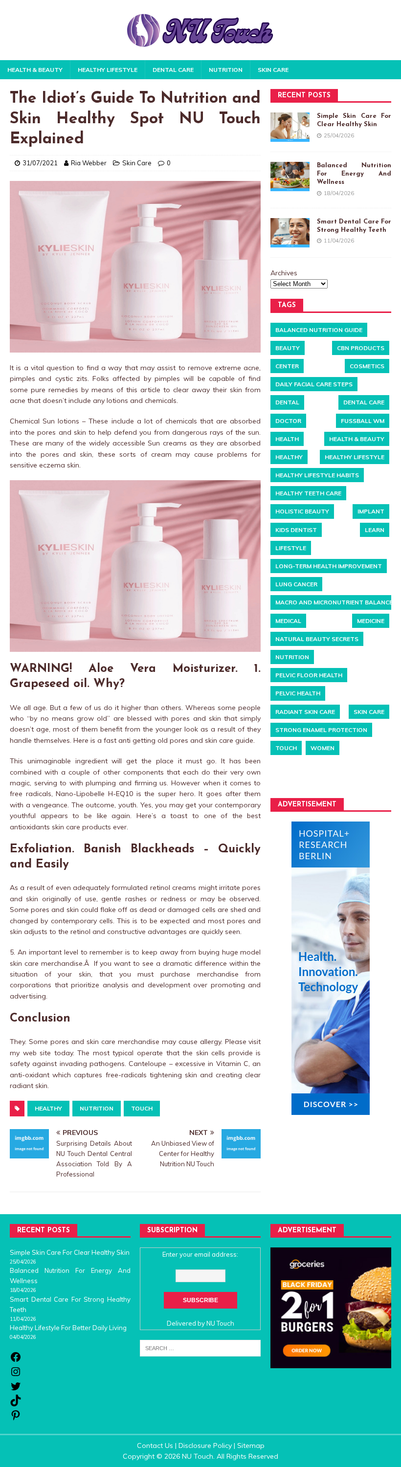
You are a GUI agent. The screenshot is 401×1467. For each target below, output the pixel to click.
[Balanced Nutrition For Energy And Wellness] (290, 176)
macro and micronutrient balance (334, 602)
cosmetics (367, 366)
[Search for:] (200, 1348)
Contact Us (155, 1445)
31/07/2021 (40, 163)
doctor (288, 420)
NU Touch (220, 1323)
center (287, 366)
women (322, 748)
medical (288, 620)
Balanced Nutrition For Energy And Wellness (354, 173)
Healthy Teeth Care (308, 493)
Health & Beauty (35, 69)
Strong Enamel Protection (321, 730)
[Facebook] (16, 1360)
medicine (370, 620)
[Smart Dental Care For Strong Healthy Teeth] (290, 232)
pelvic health (297, 693)
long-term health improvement (328, 566)
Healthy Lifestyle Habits (317, 475)
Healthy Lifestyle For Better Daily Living (68, 1328)
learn (374, 529)
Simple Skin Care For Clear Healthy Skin (70, 1252)
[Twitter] (16, 1390)
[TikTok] (16, 1404)
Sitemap (251, 1445)
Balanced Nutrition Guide (318, 329)
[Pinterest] (16, 1419)
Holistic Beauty (302, 511)
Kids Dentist (296, 529)
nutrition (96, 1108)
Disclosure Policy (205, 1445)
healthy (48, 1108)
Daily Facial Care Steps (314, 384)
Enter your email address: (200, 1254)
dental (287, 402)
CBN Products (360, 348)
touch (142, 1108)
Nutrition (226, 69)
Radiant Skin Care (305, 711)
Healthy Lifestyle (107, 69)
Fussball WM (362, 420)
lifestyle (290, 548)
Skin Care (273, 69)
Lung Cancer (296, 584)
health (287, 439)
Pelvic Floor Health (308, 675)
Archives (283, 272)
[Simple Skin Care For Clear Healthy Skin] (290, 127)
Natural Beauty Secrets (316, 639)
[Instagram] (16, 1375)
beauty (287, 348)
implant (370, 511)
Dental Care (173, 69)
